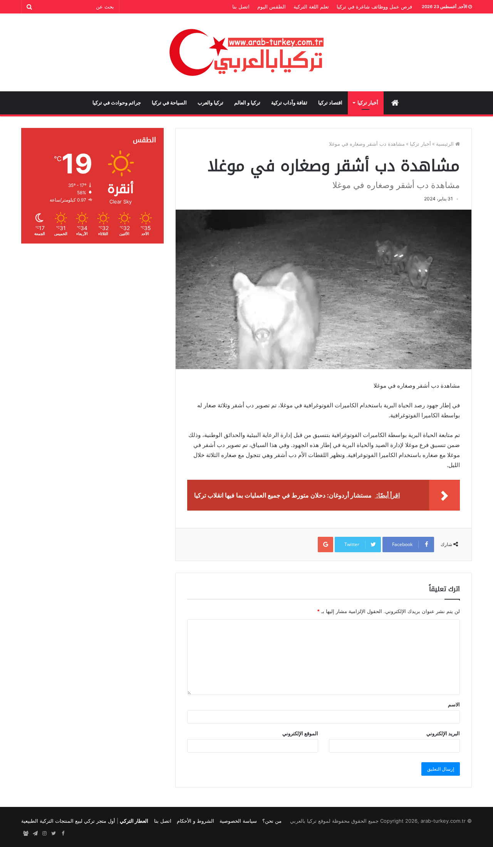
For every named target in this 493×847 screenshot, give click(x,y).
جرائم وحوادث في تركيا (116, 103)
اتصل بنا (241, 6)
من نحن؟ (272, 821)
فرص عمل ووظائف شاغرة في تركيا (374, 6)
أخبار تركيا (367, 103)
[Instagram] (44, 833)
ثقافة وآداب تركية (289, 103)
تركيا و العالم (247, 103)
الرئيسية (445, 144)
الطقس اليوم (271, 6)
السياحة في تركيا (169, 103)
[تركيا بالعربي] (246, 52)
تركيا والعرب (210, 103)
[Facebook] (62, 833)
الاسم (454, 704)
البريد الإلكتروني (443, 733)
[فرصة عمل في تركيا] (25, 833)
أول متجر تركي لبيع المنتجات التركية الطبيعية (68, 821)
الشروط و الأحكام (195, 821)
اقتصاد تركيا (330, 103)
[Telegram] (35, 833)
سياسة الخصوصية (238, 821)
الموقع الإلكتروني (300, 733)
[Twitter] (53, 833)
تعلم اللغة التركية (311, 6)
